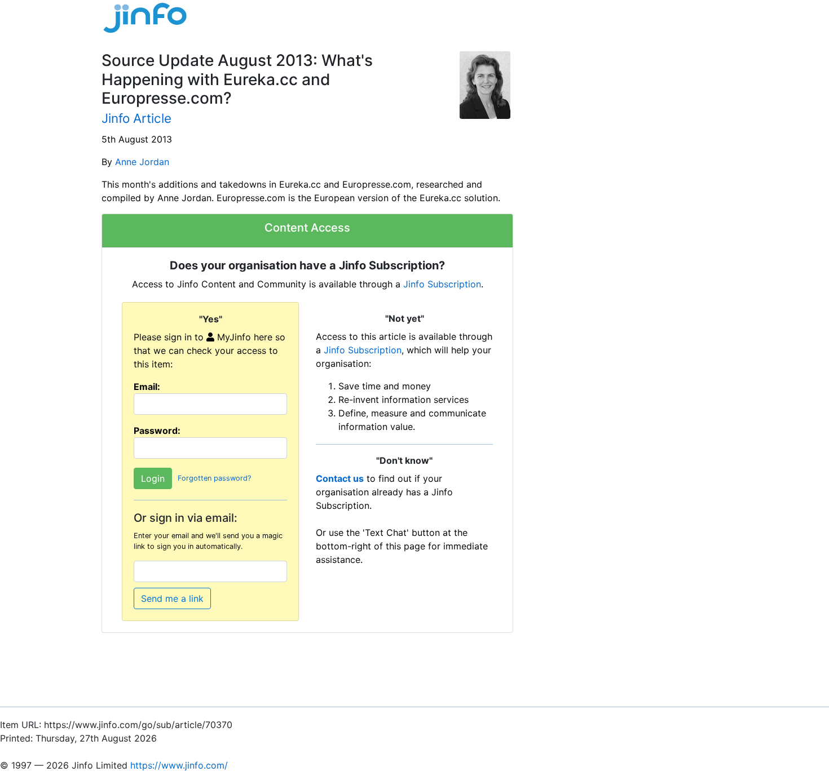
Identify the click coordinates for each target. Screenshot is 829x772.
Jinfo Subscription (442, 284)
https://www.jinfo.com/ (179, 765)
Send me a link (172, 598)
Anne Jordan (142, 161)
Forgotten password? (214, 478)
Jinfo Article (136, 118)
